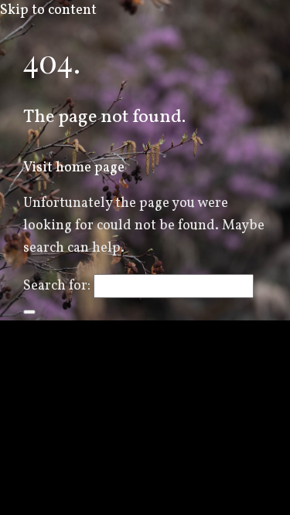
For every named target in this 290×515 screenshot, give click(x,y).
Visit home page (74, 168)
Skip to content (48, 10)
